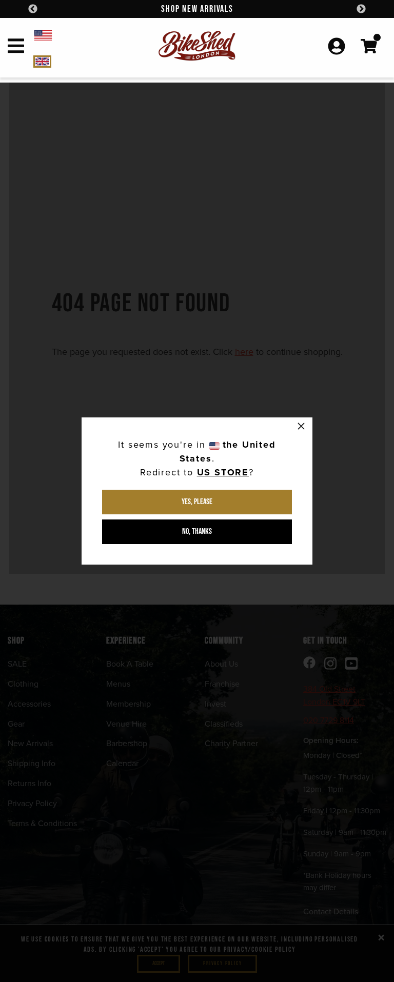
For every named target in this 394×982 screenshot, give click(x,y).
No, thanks (197, 531)
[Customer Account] (336, 47)
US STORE (223, 472)
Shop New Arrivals (197, 9)
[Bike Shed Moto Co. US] (78, 34)
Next (361, 9)
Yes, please (197, 502)
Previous (33, 9)
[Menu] (16, 47)
